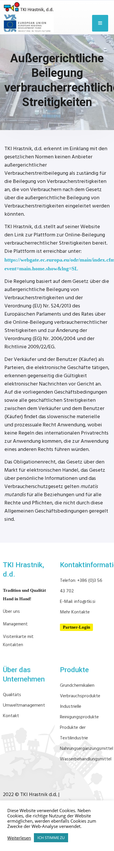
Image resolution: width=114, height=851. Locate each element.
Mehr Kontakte (75, 612)
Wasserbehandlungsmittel (85, 759)
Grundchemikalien (77, 685)
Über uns (11, 611)
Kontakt (11, 716)
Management (15, 624)
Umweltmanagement (24, 705)
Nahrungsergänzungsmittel (86, 749)
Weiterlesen (19, 837)
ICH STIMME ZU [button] (51, 837)
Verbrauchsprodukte (80, 696)
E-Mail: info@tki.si (77, 602)
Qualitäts (12, 695)
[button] (76, 627)
